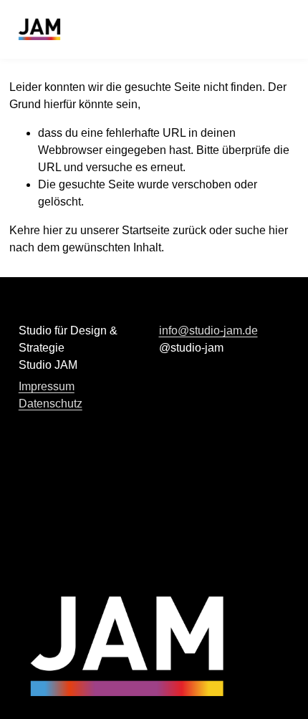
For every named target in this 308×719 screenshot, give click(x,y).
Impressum (46, 386)
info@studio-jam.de (208, 330)
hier (52, 230)
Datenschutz (50, 403)
